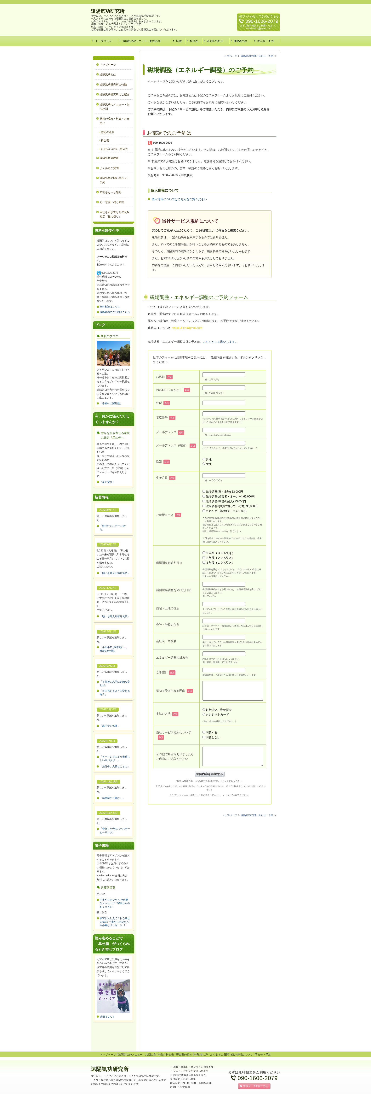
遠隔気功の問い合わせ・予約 (114, 180)
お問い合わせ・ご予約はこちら (258, 16)
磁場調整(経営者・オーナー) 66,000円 (230, 496)
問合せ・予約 (265, 41)
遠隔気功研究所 (108, 11)
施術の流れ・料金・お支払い (114, 120)
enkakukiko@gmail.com (258, 28)
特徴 (179, 41)
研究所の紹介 (215, 41)
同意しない (213, 737)
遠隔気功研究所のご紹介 (114, 94)
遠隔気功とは (108, 74)
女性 (209, 464)
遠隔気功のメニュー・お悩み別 (141, 41)
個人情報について (242, 1054)
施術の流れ (107, 132)
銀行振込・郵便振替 (219, 709)
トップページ (103, 41)
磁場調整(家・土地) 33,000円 (224, 491)
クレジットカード (217, 714)
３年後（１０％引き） (220, 562)
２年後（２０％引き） (220, 557)
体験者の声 (240, 41)
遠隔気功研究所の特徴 (113, 84)
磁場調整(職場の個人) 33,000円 (226, 501)
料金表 (194, 41)
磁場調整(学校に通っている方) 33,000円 (232, 506)
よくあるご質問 (109, 168)
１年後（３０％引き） (220, 553)
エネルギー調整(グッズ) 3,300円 (226, 511)
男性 (209, 459)
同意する (211, 732)
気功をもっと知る (110, 192)
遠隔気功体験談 (109, 158)
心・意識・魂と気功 (112, 202)
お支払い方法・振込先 (114, 148)
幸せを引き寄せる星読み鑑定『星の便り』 (114, 214)
